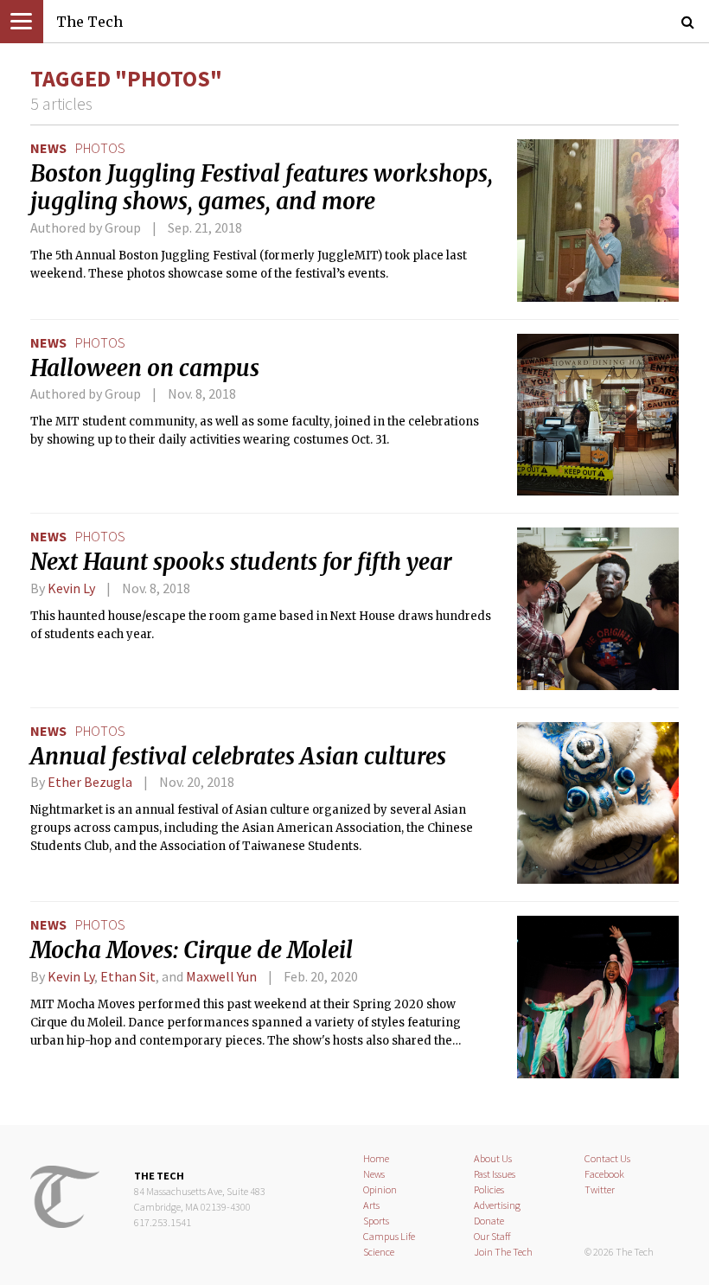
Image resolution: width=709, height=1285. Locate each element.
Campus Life (389, 1236)
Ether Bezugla (90, 781)
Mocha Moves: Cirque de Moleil (191, 950)
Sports (376, 1220)
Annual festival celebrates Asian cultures (238, 756)
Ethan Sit (128, 976)
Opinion (380, 1189)
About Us (493, 1158)
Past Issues (494, 1173)
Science (378, 1251)
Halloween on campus (144, 368)
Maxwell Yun (221, 976)
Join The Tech (503, 1251)
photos (100, 148)
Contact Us (607, 1158)
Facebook (604, 1173)
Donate (489, 1220)
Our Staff (492, 1236)
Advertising (497, 1205)
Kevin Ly (71, 588)
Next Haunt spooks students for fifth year (241, 562)
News (48, 148)
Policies (489, 1189)
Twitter (599, 1189)
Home (376, 1158)
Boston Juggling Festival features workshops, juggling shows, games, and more (261, 187)
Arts (371, 1205)
